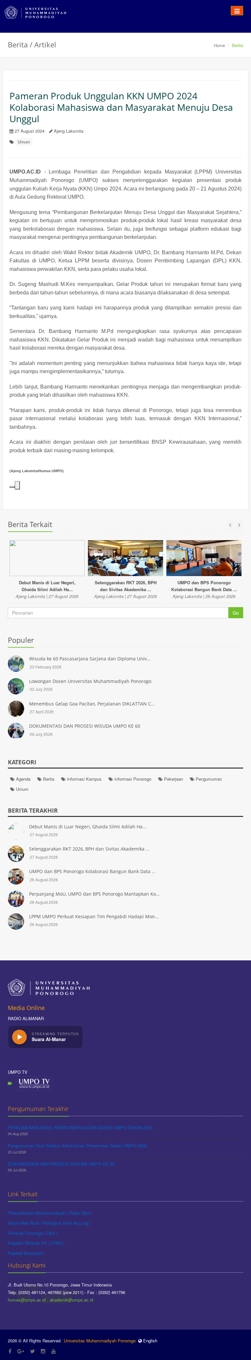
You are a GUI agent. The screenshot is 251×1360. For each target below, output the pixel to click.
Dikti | (51, 1233)
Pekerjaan (173, 779)
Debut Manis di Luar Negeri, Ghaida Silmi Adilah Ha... (87, 826)
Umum (24, 142)
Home (219, 45)
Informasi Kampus (84, 779)
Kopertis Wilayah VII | (29, 1243)
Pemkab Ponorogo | (27, 1233)
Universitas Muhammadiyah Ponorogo (100, 1340)
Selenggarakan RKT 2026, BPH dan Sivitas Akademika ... (89, 849)
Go (236, 612)
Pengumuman (208, 779)
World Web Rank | (25, 1223)
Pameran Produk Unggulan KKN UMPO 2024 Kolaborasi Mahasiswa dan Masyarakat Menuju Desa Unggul (121, 107)
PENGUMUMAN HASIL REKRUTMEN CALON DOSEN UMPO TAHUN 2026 (80, 1127)
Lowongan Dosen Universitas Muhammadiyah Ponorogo (90, 681)
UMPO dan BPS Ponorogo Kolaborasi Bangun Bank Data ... (92, 871)
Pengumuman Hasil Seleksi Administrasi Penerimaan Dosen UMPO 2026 (77, 1145)
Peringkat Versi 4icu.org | (67, 1223)
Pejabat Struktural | (26, 1253)
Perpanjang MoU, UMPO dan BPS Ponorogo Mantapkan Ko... (94, 894)
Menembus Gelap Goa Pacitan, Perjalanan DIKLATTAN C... (92, 704)
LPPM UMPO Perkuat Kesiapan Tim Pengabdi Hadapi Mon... (94, 916)
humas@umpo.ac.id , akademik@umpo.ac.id (50, 1300)
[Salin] (12, 487)
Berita (48, 779)
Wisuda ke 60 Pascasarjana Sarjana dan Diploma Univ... (90, 658)
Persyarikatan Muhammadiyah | (38, 1213)
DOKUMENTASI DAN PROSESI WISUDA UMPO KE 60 (84, 726)
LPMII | (57, 1243)
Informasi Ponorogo (132, 779)
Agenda (22, 779)
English (149, 1340)
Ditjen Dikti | (80, 1213)
